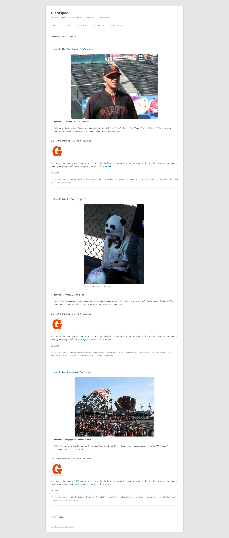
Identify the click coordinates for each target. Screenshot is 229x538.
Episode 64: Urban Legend (68, 199)
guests (121, 352)
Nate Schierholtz (142, 179)
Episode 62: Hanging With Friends (73, 372)
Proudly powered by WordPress (62, 527)
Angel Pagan (92, 352)
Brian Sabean (121, 497)
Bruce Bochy (132, 497)
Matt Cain (129, 352)
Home (53, 25)
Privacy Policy (116, 25)
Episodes (73, 179)
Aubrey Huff (92, 497)
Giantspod (59, 12)
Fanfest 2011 (81, 25)
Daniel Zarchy (65, 182)
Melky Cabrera (129, 179)
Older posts (57, 517)
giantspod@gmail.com (83, 166)
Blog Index (65, 25)
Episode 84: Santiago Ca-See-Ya (72, 49)
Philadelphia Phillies (164, 179)
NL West (152, 179)
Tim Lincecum (78, 355)
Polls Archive (98, 25)
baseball (102, 179)
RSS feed (79, 163)
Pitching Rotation (66, 355)
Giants (120, 179)
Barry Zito (101, 352)
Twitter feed (107, 166)
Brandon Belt (112, 179)
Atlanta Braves (92, 179)
